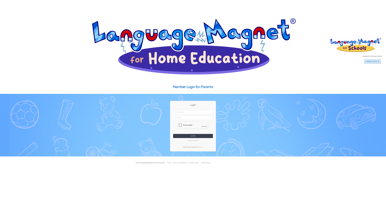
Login (193, 136)
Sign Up (200, 147)
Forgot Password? (193, 140)
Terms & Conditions (180, 163)
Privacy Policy (194, 163)
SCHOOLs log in (371, 61)
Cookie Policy (205, 163)
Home (169, 163)
